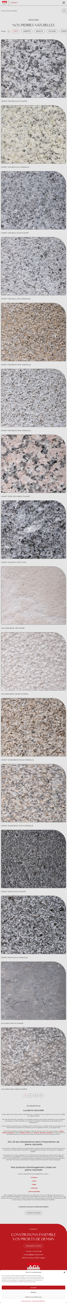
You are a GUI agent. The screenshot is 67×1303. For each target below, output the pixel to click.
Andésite (27, 31)
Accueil (3, 11)
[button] (64, 1272)
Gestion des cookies (26, 1301)
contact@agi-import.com (33, 1255)
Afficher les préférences (33, 1297)
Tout (16, 31)
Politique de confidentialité (38, 1301)
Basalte (39, 31)
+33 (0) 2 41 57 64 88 (33, 1251)
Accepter (33, 1287)
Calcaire (52, 31)
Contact (14, 3)
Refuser (33, 1292)
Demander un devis (33, 1246)
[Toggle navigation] (64, 3)
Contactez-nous (34, 1213)
